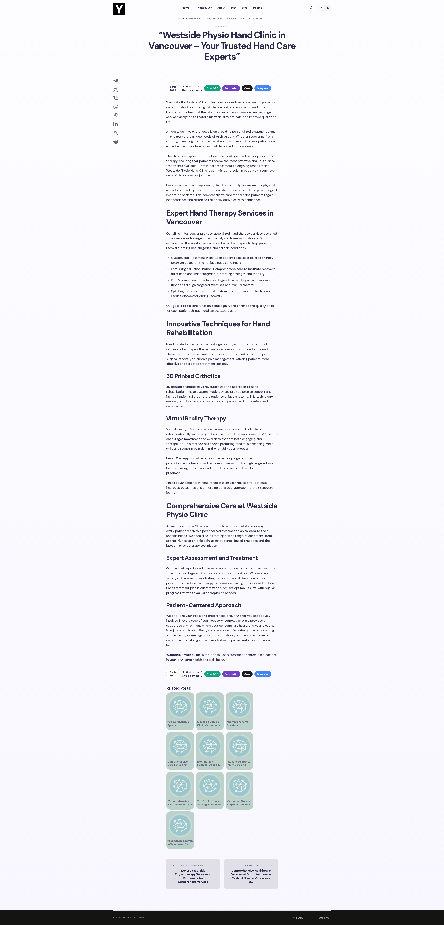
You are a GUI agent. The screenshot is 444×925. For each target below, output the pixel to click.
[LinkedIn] (115, 124)
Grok (247, 88)
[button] (311, 7)
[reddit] (115, 142)
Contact (324, 917)
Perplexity (231, 88)
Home (181, 18)
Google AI (263, 88)
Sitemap (298, 917)
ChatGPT (212, 88)
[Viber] (115, 98)
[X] (115, 89)
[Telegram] (115, 80)
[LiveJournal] (115, 133)
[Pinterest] (115, 115)
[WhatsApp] (115, 107)
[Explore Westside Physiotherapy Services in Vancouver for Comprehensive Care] (193, 874)
